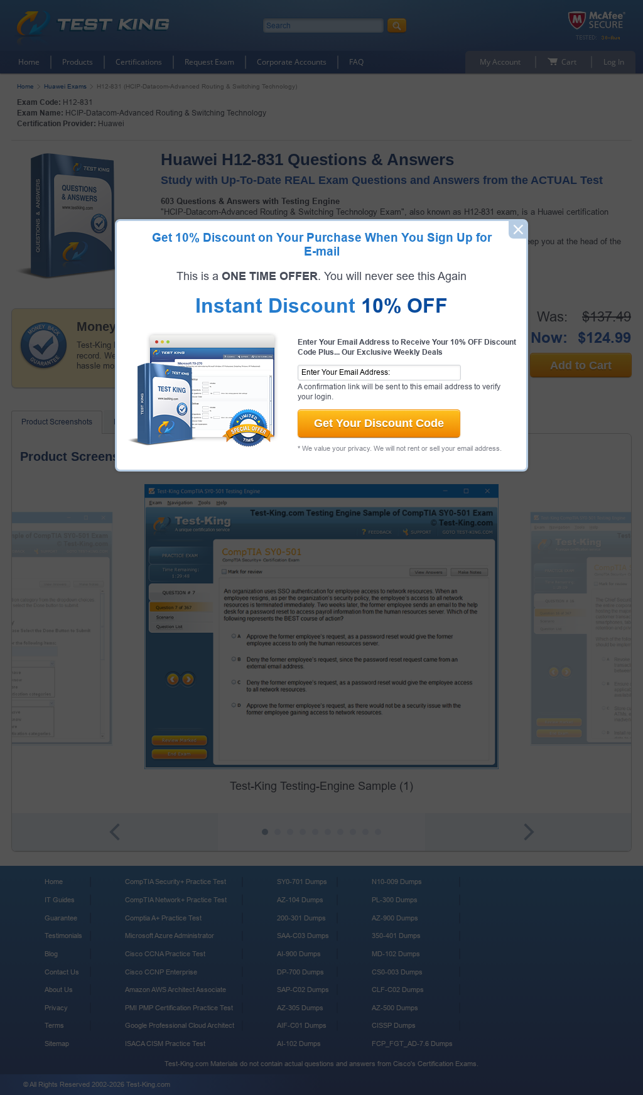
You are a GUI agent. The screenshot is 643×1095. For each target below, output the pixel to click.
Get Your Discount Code (379, 423)
